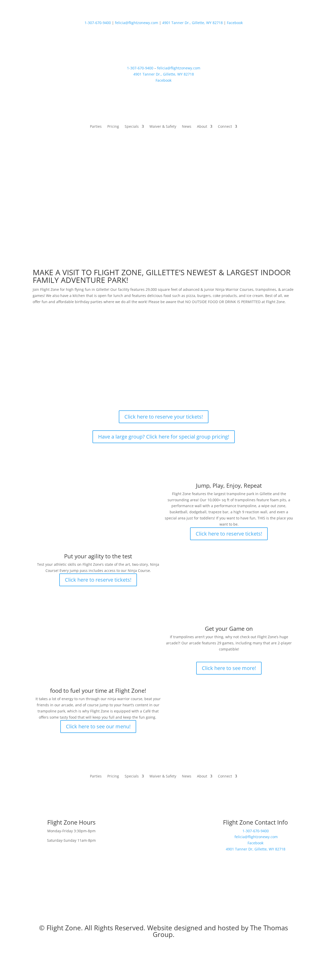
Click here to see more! (229, 668)
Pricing (113, 127)
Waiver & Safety (162, 127)
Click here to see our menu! (98, 726)
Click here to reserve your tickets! (163, 416)
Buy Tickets (268, 128)
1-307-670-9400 (98, 22)
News (186, 127)
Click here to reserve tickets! (229, 533)
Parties (96, 127)
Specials (132, 127)
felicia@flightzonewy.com (136, 22)
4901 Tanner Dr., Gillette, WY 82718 (192, 22)
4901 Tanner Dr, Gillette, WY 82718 (255, 849)
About (202, 127)
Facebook (235, 22)
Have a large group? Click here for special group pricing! (163, 436)
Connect (225, 127)
